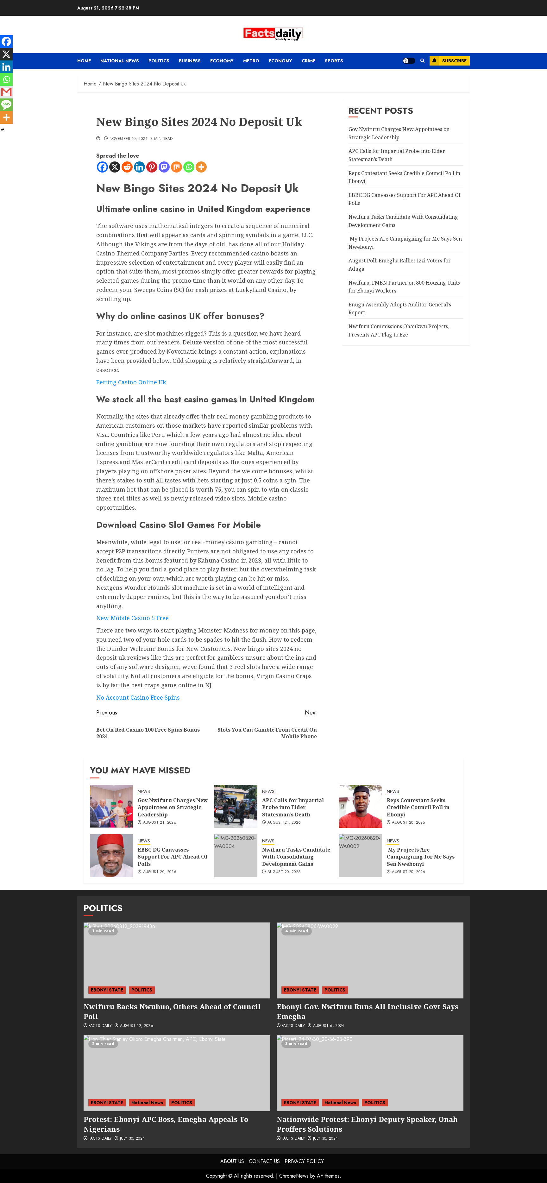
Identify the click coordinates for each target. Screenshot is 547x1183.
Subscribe (454, 61)
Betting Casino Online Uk (131, 382)
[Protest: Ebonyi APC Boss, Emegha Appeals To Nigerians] (177, 1073)
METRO (251, 61)
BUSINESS (190, 61)
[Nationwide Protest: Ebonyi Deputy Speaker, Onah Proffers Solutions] (370, 1073)
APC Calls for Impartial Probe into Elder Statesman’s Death (293, 807)
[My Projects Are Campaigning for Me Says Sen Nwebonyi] (360, 855)
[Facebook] (102, 167)
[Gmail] (6, 92)
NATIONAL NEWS (119, 61)
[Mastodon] (164, 167)
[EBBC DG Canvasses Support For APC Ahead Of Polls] (111, 855)
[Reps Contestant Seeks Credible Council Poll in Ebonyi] (360, 806)
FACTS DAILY (100, 1026)
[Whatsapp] (188, 167)
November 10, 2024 (129, 139)
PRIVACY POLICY (304, 1161)
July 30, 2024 (132, 1138)
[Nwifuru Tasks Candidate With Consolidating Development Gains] (235, 855)
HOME (84, 61)
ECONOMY (222, 61)
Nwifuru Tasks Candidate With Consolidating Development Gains (296, 856)
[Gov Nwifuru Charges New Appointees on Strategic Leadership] (111, 806)
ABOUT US (232, 1161)
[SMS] (6, 104)
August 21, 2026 (159, 822)
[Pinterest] (151, 167)
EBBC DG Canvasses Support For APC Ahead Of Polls (173, 856)
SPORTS (334, 61)
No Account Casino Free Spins (138, 697)
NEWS (144, 792)
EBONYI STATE (107, 990)
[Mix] (176, 167)
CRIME (308, 61)
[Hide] (2, 129)
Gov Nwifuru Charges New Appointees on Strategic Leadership (173, 807)
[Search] (422, 61)
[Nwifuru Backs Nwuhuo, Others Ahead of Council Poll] (177, 960)
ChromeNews (294, 1176)
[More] (201, 167)
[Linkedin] (139, 167)
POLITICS (158, 61)
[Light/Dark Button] (409, 61)
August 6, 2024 (328, 1026)
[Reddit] (127, 167)
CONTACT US (264, 1161)
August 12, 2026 (136, 1026)
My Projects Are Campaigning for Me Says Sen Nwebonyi (421, 856)
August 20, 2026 (408, 822)
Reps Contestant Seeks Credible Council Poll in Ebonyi (418, 807)
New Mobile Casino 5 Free (132, 618)
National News (147, 1102)
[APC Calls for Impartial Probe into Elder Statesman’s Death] (235, 806)
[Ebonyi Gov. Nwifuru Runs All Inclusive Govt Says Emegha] (370, 960)
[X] (114, 167)
